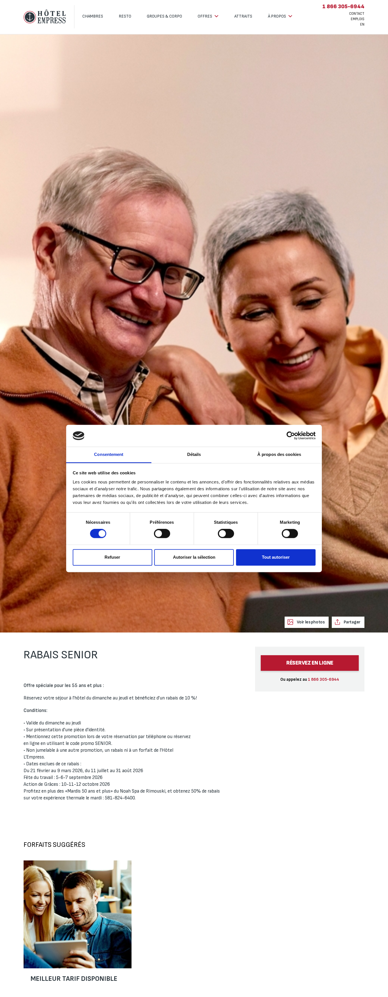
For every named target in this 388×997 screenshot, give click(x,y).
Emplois (357, 19)
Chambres (92, 16)
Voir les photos (310, 622)
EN (362, 24)
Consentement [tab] (108, 454)
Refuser (112, 557)
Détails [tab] (194, 454)
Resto (125, 16)
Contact (356, 13)
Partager (351, 622)
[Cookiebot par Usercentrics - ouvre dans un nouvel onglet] (291, 436)
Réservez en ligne (309, 663)
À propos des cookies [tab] (279, 454)
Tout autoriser (276, 557)
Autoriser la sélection (194, 557)
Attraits (243, 16)
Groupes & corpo (164, 16)
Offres (205, 16)
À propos (277, 16)
